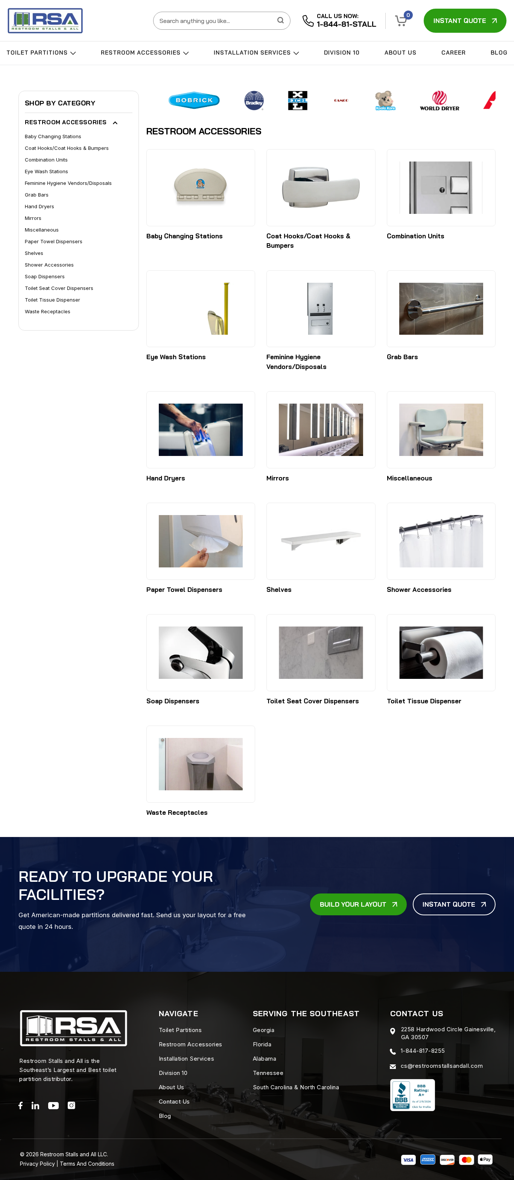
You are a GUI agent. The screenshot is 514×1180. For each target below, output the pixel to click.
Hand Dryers (39, 206)
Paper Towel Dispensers (53, 241)
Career (453, 52)
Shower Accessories (49, 265)
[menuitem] (41, 55)
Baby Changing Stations (53, 136)
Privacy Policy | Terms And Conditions (67, 1163)
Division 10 (342, 52)
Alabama (265, 1058)
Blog (499, 52)
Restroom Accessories (141, 52)
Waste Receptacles (47, 311)
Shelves (34, 253)
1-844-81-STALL (346, 24)
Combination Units (46, 160)
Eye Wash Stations (46, 171)
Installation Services (253, 52)
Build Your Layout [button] (353, 904)
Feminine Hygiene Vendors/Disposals (68, 183)
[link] (45, 21)
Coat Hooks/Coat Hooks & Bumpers (67, 148)
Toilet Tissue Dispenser (52, 300)
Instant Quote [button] (459, 20)
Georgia (264, 1030)
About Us (401, 52)
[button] (401, 20)
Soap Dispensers (45, 276)
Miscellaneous (42, 230)
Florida (262, 1044)
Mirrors (33, 218)
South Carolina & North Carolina (296, 1087)
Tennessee (268, 1072)
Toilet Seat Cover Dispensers (59, 288)
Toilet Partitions (38, 52)
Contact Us (174, 1101)
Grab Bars (37, 195)
